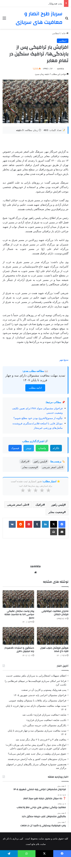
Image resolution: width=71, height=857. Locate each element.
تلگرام (56, 448)
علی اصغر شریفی (17, 504)
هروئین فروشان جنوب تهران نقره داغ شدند (54, 649)
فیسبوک (15, 448)
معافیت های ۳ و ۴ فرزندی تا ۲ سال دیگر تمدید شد (41, 739)
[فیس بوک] (61, 524)
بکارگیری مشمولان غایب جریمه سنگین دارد (44, 725)
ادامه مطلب (35, 387)
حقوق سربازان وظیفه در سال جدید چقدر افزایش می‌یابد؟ (37, 753)
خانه (64, 33)
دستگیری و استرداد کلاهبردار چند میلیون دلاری (19, 649)
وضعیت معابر (56, 512)
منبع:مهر (63, 359)
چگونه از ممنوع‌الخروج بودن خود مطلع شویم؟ (38, 418)
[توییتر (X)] (53, 524)
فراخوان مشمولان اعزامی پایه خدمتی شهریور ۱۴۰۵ (40, 695)
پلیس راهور (57, 504)
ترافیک (39, 504)
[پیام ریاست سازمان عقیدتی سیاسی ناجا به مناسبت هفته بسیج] (18, 599)
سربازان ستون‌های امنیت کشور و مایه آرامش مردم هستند (37, 759)
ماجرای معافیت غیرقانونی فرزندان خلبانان (55, 613)
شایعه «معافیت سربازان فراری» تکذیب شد (44, 714)
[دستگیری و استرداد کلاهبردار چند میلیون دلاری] (18, 636)
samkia (60, 68)
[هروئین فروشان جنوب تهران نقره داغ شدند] (52, 636)
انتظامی (56, 33)
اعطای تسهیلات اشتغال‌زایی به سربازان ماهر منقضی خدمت (36, 675)
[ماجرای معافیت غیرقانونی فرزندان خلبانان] (52, 599)
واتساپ (42, 448)
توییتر (28, 448)
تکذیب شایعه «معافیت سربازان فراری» (46, 720)
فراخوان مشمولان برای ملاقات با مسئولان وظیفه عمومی (37, 700)
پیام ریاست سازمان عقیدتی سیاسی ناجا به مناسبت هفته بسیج (19, 614)
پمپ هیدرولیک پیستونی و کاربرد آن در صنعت (40, 3)
